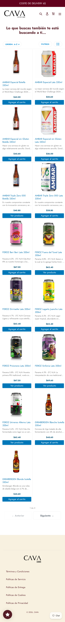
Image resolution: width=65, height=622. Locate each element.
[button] (58, 44)
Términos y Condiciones (17, 571)
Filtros (45, 44)
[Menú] (60, 13)
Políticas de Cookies (16, 595)
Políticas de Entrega (15, 587)
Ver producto (16, 215)
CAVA (36, 612)
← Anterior (18, 515)
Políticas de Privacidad (17, 603)
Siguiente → (47, 515)
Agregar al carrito (16, 102)
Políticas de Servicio (16, 579)
